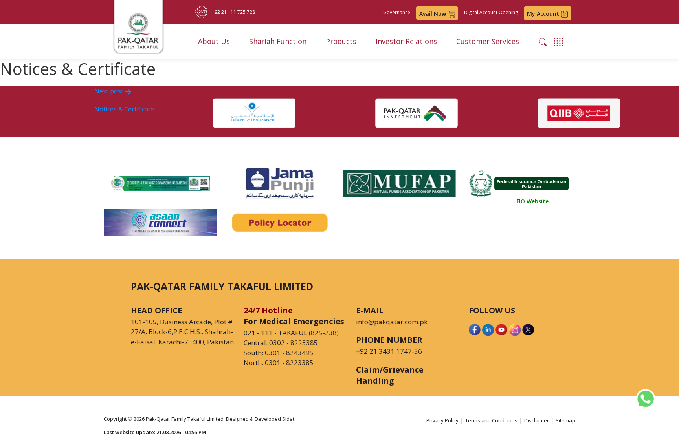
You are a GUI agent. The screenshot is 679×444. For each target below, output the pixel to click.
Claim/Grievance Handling (390, 375)
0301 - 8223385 (289, 362)
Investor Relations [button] (406, 41)
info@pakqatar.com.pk (392, 321)
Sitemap (565, 420)
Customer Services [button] (487, 41)
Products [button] (341, 41)
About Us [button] (214, 41)
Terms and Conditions (491, 420)
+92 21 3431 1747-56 (389, 351)
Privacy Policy (442, 420)
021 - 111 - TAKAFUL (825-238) (291, 332)
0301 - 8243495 (289, 352)
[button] (543, 41)
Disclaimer (536, 420)
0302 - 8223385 (293, 342)
